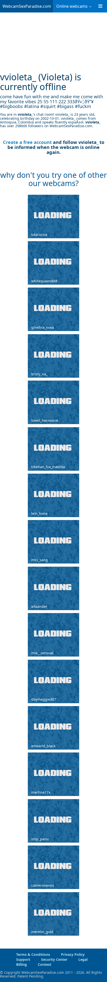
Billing (21, 964)
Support (23, 959)
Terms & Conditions (33, 954)
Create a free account (27, 142)
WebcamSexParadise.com (26, 6)
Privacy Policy (73, 954)
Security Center (54, 959)
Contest (44, 964)
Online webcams (72, 6)
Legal (83, 959)
